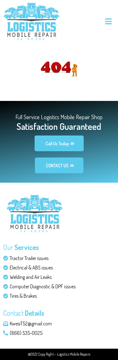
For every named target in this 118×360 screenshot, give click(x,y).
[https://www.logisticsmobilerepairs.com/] (31, 20)
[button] (107, 21)
